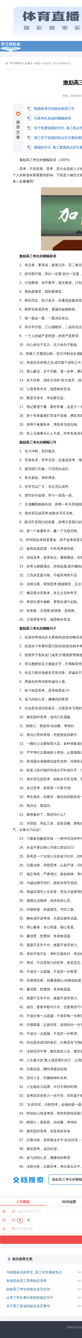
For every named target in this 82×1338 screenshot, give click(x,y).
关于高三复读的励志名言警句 (28, 1306)
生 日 (8, 1228)
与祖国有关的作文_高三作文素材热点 (34, 1272)
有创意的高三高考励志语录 (26, 1280)
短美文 (29, 63)
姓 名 (8, 1211)
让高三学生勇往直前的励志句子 (29, 1297)
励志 (37, 63)
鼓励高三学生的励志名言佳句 (28, 1289)
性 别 (8, 1220)
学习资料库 (16, 63)
